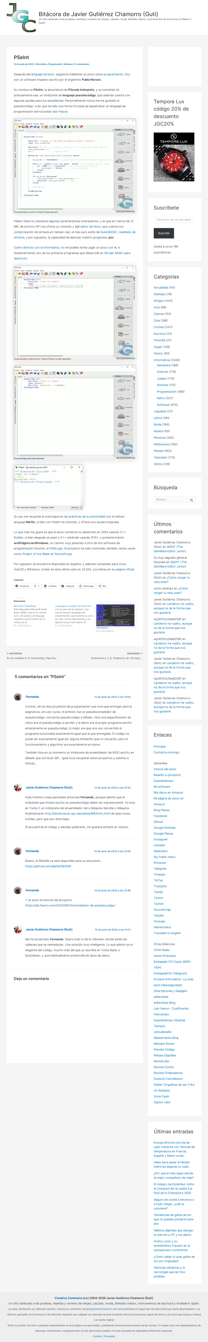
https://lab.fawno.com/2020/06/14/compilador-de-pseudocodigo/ (70, 905)
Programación (55, 64)
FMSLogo (56, 548)
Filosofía (159, 340)
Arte (157, 307)
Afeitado (159, 294)
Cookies (97, 1336)
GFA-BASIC (102, 627)
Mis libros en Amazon (168, 792)
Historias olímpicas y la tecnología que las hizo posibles (169, 1272)
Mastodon (161, 851)
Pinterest (160, 862)
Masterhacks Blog (166, 1037)
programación (113, 74)
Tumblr (158, 892)
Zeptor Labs (162, 1102)
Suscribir (164, 233)
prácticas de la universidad (87, 516)
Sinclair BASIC (114, 253)
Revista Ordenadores (168, 1073)
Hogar (158, 347)
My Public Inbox (165, 857)
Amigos (159, 300)
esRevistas (161, 996)
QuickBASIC (108, 232)
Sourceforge (162, 909)
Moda (158, 424)
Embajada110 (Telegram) (170, 973)
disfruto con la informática (41, 247)
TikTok (158, 880)
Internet (162, 371)
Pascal (63, 111)
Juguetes (160, 411)
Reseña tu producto (167, 775)
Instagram (161, 839)
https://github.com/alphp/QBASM (48, 866)
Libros (158, 418)
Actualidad (161, 287)
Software (68, 64)
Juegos (162, 378)
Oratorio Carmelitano (168, 1078)
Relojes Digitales (165, 1055)
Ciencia (159, 314)
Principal (159, 746)
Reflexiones (162, 444)
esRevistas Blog (164, 1002)
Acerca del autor (165, 769)
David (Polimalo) (165, 956)
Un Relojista (162, 1090)
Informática (41, 64)
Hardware (163, 365)
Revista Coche (164, 1067)
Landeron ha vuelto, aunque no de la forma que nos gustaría (174, 608)
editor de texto (90, 226)
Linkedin (159, 845)
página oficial (125, 569)
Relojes (158, 450)
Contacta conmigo (166, 752)
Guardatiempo (163, 780)
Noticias (162, 385)
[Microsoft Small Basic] (34, 615)
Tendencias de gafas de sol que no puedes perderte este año (173, 1219)
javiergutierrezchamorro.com (102, 1309)
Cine (157, 320)
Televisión (160, 457)
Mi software (162, 786)
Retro (161, 398)
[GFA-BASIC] (115, 615)
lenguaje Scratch (42, 74)
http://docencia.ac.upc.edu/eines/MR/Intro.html (77, 813)
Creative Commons (68, 1298)
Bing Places (161, 810)
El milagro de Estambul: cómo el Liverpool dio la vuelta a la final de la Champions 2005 (174, 1188)
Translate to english (167, 933)
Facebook (160, 816)
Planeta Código (164, 1049)
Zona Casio (161, 1096)
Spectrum (20, 258)
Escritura (160, 333)
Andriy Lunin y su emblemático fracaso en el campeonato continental (172, 1246)
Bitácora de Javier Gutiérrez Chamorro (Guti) (98, 14)
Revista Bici (161, 1061)
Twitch (158, 898)
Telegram (160, 868)
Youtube (159, 921)
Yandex (159, 915)
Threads (159, 874)
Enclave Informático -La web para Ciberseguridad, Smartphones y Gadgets (173, 985)
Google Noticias (165, 827)
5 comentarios (82, 64)
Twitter (159, 903)
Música (158, 431)
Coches (159, 327)
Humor (158, 353)
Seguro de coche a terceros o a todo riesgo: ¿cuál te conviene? (174, 1204)
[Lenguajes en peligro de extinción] (75, 615)
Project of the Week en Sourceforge (47, 554)
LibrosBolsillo (163, 1032)
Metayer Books (164, 1043)
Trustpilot (160, 886)
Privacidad (109, 1336)
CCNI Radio (162, 950)
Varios (158, 464)
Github (158, 821)
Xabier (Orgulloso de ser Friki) (174, 1084)
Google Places (163, 833)
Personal (160, 437)
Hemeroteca (162, 927)
